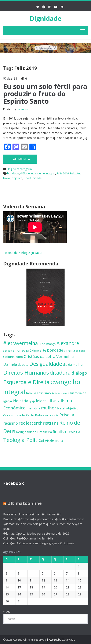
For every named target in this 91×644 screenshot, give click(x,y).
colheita (80, 350)
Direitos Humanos (26, 372)
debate (23, 364)
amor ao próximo (26, 350)
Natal (61, 408)
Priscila (66, 415)
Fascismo (44, 393)
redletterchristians (39, 423)
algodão (7, 350)
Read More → (20, 159)
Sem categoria (22, 169)
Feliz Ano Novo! (60, 393)
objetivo (17, 178)
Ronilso (59, 431)
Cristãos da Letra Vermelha (49, 356)
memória (33, 408)
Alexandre (68, 343)
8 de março (47, 344)
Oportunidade (32, 178)
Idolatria (20, 400)
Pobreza (41, 415)
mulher (48, 408)
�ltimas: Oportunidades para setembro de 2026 (36, 533)
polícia (53, 415)
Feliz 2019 (63, 173)
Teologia (73, 432)
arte (43, 350)
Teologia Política (23, 440)
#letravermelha (20, 343)
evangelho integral (43, 173)
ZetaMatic (68, 639)
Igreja (32, 401)
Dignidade (45, 18)
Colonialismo (13, 357)
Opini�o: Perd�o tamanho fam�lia (28, 538)
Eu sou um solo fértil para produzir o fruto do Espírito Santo (45, 94)
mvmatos (23, 109)
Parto (30, 415)
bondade (13, 173)
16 (7, 587)
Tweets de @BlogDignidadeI (22, 253)
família (31, 393)
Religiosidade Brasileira (34, 432)
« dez (6, 611)
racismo (10, 423)
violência (54, 440)
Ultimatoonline (24, 503)
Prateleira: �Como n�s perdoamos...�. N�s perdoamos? (43, 519)
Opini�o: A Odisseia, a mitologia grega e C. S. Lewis (38, 543)
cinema (69, 350)
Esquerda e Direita (26, 382)
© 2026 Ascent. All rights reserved (24, 639)
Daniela (10, 364)
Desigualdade (45, 363)
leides (41, 400)
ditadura (60, 372)
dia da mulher (73, 364)
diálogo (25, 173)
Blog (9, 169)
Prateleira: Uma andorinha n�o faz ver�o (32, 514)
